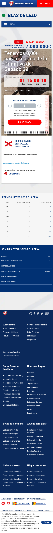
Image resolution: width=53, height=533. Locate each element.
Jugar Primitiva (9, 325)
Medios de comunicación (13, 383)
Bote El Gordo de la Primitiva (14, 448)
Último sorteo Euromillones (13, 475)
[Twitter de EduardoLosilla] (42, 313)
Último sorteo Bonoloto (12, 479)
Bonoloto (31, 391)
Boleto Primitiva (9, 329)
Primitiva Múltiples (10, 332)
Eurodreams (32, 413)
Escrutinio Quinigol (34, 447)
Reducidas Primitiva (11, 336)
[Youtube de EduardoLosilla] (38, 313)
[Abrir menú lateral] (4, 3)
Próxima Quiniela (34, 440)
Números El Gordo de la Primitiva (36, 484)
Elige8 (29, 409)
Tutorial (6, 401)
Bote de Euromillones (11, 441)
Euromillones (32, 387)
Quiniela (30, 376)
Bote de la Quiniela (10, 430)
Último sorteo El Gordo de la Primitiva (14, 484)
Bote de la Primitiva (10, 437)
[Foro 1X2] (47, 313)
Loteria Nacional (33, 398)
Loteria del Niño (33, 406)
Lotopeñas (31, 336)
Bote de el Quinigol (10, 434)
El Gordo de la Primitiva (36, 395)
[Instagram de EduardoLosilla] (31, 313)
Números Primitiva (34, 472)
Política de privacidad (11, 387)
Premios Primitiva (34, 451)
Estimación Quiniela (35, 436)
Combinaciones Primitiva (37, 325)
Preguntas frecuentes (11, 394)
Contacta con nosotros (12, 398)
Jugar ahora (25, 122)
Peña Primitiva (33, 332)
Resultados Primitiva (11, 356)
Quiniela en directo (34, 444)
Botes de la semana (13, 423)
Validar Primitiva (33, 329)
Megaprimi (31, 340)
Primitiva (30, 373)
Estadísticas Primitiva (11, 352)
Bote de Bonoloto (10, 445)
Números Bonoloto (34, 479)
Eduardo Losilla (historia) (13, 376)
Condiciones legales (11, 390)
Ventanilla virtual (9, 379)
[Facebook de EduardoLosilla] (34, 313)
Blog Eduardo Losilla (11, 405)
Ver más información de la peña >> (17, 163)
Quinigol (30, 380)
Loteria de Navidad (34, 402)
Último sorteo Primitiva (12, 472)
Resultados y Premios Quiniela (35, 431)
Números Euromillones (36, 475)
